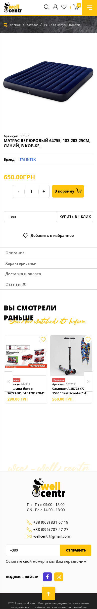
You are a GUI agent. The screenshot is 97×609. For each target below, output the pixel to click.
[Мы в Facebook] (47, 576)
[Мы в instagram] (58, 576)
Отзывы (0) (15, 284)
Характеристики (21, 263)
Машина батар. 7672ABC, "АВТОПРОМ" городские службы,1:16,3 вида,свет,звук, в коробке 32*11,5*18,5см (26, 390)
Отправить (75, 550)
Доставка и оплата (23, 273)
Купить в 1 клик (74, 216)
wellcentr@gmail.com (51, 536)
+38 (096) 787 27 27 (50, 529)
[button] (89, 7)
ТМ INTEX (28, 159)
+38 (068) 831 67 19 (50, 522)
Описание (15, 252)
